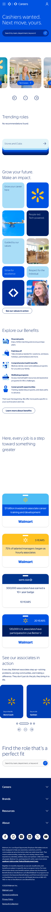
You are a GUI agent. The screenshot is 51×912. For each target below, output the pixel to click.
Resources (8, 811)
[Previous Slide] (14, 98)
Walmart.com (7, 890)
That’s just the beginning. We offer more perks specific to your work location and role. (24, 400)
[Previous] (19, 729)
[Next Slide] (36, 98)
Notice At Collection (10, 903)
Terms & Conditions (10, 894)
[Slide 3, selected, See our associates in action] (27, 723)
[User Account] (47, 4)
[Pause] (25, 98)
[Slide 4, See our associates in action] (34, 723)
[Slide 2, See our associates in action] (20, 723)
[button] (13, 195)
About (6, 822)
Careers (6, 787)
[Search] (45, 33)
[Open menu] (4, 4)
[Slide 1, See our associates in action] (17, 723)
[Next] (31, 729)
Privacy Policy (7, 899)
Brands (6, 799)
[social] (5, 837)
